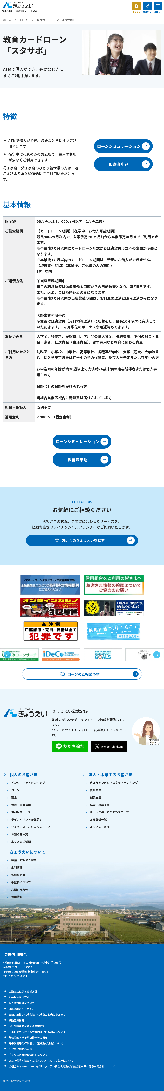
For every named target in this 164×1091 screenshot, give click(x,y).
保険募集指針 (16, 1020)
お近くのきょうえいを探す (83, 540)
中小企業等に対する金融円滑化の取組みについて (37, 1032)
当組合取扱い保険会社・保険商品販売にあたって (37, 1014)
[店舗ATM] (147, 6)
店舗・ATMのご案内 (24, 860)
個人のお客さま (24, 774)
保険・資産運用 (21, 805)
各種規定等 (18, 875)
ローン (24, 20)
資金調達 (95, 790)
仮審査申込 (119, 164)
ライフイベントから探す (26, 819)
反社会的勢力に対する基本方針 (27, 1026)
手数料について (21, 882)
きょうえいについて (27, 852)
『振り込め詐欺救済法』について (28, 1055)
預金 (14, 797)
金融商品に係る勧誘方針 (23, 991)
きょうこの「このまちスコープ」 (32, 827)
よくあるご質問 (21, 842)
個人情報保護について (22, 1003)
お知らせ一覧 (19, 834)
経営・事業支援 (100, 805)
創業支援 (95, 797)
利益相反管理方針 (19, 997)
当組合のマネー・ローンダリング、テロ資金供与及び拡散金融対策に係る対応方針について (62, 1066)
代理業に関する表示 (20, 1049)
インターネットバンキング (28, 783)
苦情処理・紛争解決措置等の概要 (28, 1037)
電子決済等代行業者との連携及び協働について (36, 1043)
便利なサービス (21, 812)
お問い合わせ (19, 890)
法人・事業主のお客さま (110, 774)
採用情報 (16, 897)
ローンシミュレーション (119, 146)
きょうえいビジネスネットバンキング (114, 783)
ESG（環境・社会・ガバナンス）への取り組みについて (41, 1060)
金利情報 (16, 867)
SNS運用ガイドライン (21, 1009)
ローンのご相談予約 (83, 674)
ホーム (7, 20)
